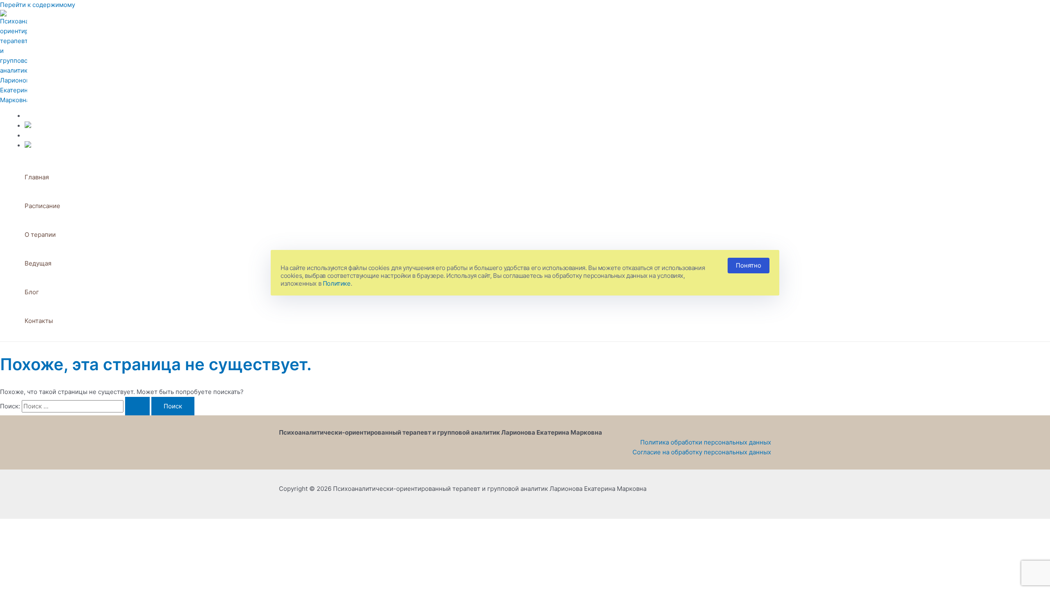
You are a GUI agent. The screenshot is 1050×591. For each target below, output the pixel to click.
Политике (337, 283)
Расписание (42, 206)
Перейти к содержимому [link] (37, 5)
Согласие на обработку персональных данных (701, 452)
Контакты (39, 321)
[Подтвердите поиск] (137, 406)
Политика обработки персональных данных (705, 442)
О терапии (40, 234)
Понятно (748, 265)
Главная (37, 177)
